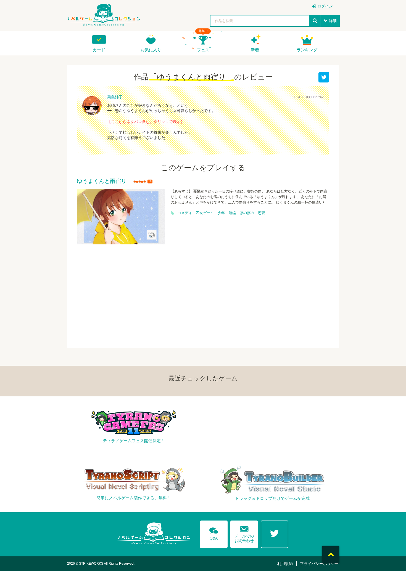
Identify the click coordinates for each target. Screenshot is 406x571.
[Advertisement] (203, 292)
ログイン (325, 6)
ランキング (307, 49)
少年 (221, 213)
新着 (255, 49)
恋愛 (261, 213)
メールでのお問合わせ (244, 533)
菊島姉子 (115, 97)
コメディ (185, 213)
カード (99, 49)
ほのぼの (247, 213)
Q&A (213, 532)
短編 (232, 213)
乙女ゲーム (205, 213)
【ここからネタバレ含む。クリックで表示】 (145, 121)
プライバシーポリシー (319, 563)
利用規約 (285, 563)
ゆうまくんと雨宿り (101, 181)
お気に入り (151, 49)
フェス (203, 49)
